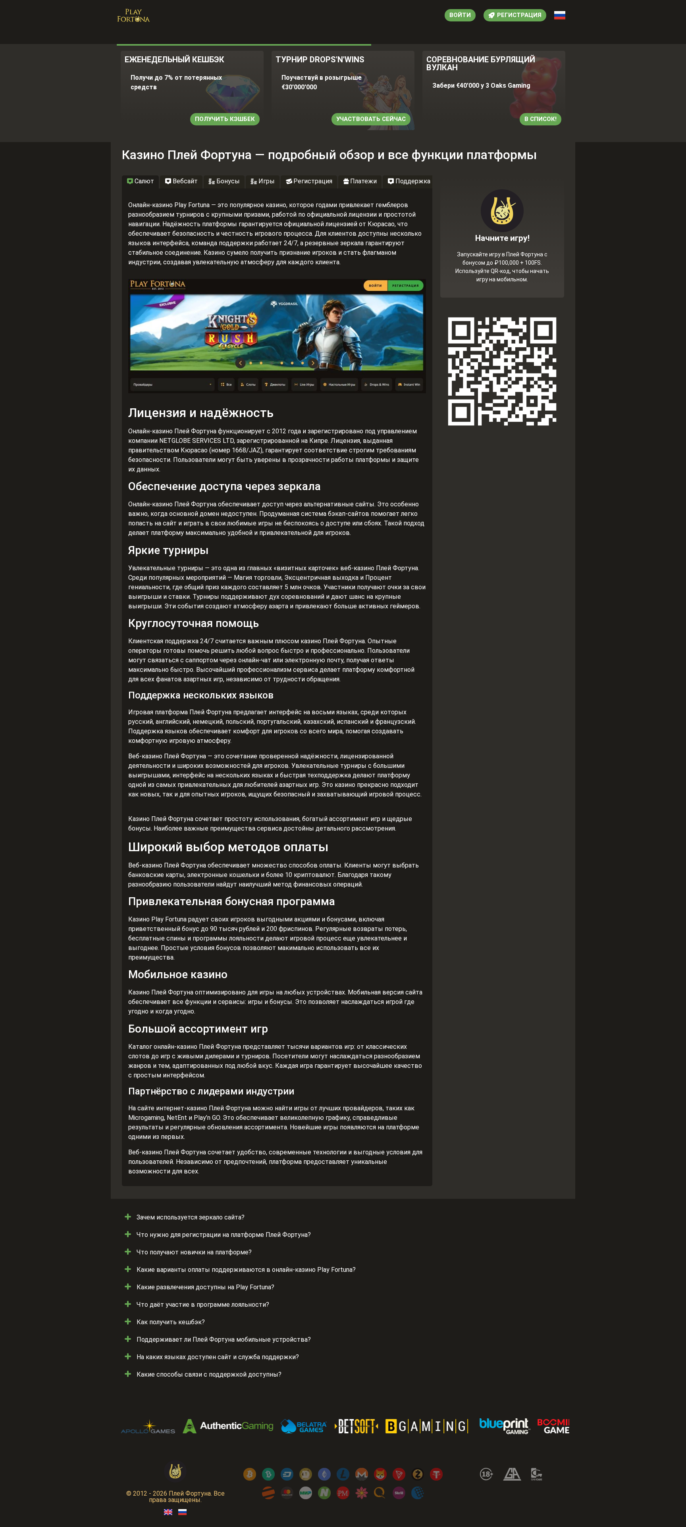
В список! (540, 119)
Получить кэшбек (225, 119)
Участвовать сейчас (371, 119)
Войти (460, 15)
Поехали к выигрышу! (502, 265)
